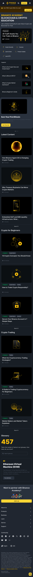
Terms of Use (26, 567)
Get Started (5, 125)
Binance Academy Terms (12, 568)
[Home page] (11, 3)
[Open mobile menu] (30, 3)
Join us (16, 501)
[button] (30, 3)
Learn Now (28, 10)
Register (24, 3)
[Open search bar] (18, 3)
